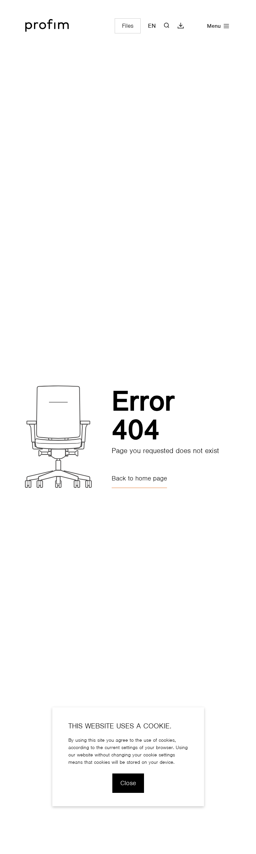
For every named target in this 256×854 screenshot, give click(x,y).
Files (127, 25)
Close (128, 783)
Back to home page (139, 478)
